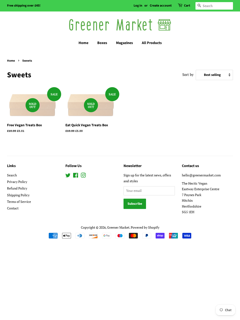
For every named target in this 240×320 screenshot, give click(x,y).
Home (83, 42)
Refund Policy (17, 188)
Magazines (124, 42)
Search (12, 175)
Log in (138, 5)
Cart (187, 5)
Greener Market (118, 227)
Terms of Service (19, 201)
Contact (13, 208)
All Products (152, 42)
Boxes (102, 42)
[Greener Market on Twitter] (68, 176)
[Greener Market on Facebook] (75, 176)
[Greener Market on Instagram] (83, 176)
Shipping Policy (18, 195)
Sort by (188, 74)
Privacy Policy (17, 181)
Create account (161, 5)
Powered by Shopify (145, 227)
